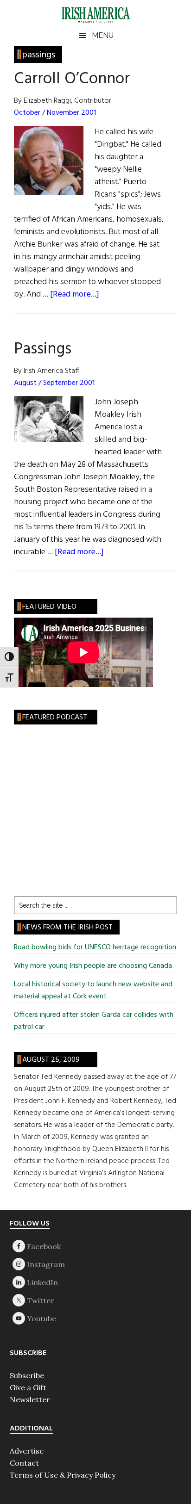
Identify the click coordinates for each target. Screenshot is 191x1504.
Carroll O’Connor (72, 79)
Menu (103, 35)
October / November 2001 (55, 113)
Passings (42, 349)
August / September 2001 (54, 383)
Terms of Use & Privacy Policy (62, 1474)
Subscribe (27, 1375)
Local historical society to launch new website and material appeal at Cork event (93, 990)
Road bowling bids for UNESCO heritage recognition (95, 947)
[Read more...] (74, 294)
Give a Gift (28, 1387)
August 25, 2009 (51, 1060)
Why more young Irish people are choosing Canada (93, 966)
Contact (24, 1462)
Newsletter (30, 1399)
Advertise (27, 1450)
